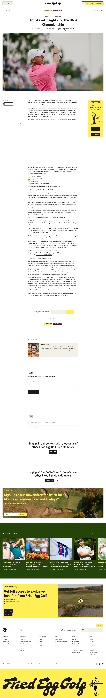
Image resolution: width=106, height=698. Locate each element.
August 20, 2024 (48, 258)
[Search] (11, 3)
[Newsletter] (7, 3)
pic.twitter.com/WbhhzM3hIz (44, 255)
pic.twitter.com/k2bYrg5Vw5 (55, 186)
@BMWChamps (42, 186)
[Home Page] (53, 3)
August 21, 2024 (48, 190)
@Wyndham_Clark (33, 253)
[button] (99, 10)
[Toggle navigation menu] (4, 3)
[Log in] (83, 3)
